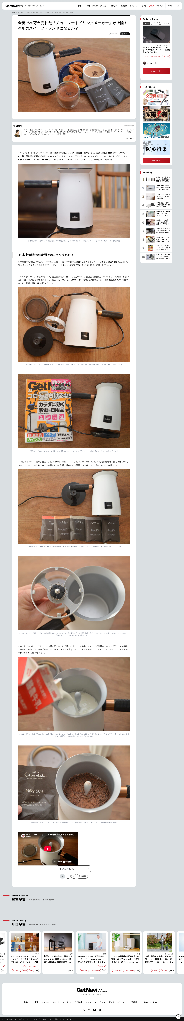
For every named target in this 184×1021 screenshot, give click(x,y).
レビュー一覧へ (156, 71)
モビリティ (115, 6)
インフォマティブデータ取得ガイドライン (41, 1019)
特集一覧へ (156, 160)
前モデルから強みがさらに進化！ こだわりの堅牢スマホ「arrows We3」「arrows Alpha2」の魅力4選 (124, 959)
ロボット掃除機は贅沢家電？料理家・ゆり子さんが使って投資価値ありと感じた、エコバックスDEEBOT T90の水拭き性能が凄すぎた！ (58, 959)
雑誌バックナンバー (152, 1002)
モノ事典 (166, 23)
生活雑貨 (124, 6)
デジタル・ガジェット (100, 6)
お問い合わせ (70, 1019)
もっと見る (129, 138)
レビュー (146, 23)
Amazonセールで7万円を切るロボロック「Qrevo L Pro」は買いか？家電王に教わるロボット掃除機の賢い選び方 (24, 959)
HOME (13, 12)
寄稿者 (170, 6)
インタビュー (153, 23)
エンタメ (159, 6)
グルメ (151, 6)
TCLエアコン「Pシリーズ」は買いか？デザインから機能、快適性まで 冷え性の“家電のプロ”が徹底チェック (159, 959)
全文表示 (82, 876)
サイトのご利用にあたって (9, 1019)
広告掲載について (59, 1019)
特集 (79, 6)
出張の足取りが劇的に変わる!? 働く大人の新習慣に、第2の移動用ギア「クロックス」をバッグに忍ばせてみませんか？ (92, 959)
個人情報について (23, 1019)
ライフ (144, 6)
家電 (88, 6)
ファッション (134, 6)
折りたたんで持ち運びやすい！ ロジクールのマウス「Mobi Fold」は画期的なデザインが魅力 (156, 50)
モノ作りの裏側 (160, 23)
